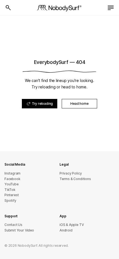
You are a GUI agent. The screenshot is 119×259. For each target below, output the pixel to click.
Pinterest (11, 195)
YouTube (11, 184)
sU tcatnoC (13, 225)
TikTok (9, 190)
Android (66, 230)
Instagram (12, 173)
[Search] (8, 8)
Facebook (12, 179)
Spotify (10, 200)
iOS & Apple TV (72, 225)
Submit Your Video (19, 230)
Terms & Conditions (75, 179)
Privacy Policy (71, 173)
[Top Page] (59, 8)
